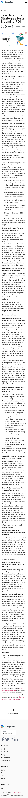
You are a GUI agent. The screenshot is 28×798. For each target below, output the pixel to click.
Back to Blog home (13, 713)
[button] (26, 2)
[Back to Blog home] (13, 710)
